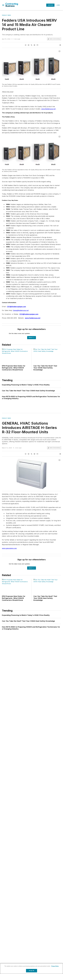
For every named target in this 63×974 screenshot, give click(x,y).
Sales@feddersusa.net (21, 310)
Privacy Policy (55, 966)
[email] (37, 45)
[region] (31, 968)
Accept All (31, 970)
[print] (60, 45)
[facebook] (25, 45)
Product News (6, 15)
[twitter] (31, 45)
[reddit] (34, 45)
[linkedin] (28, 45)
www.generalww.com (9, 548)
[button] (3, 5)
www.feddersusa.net (48, 109)
